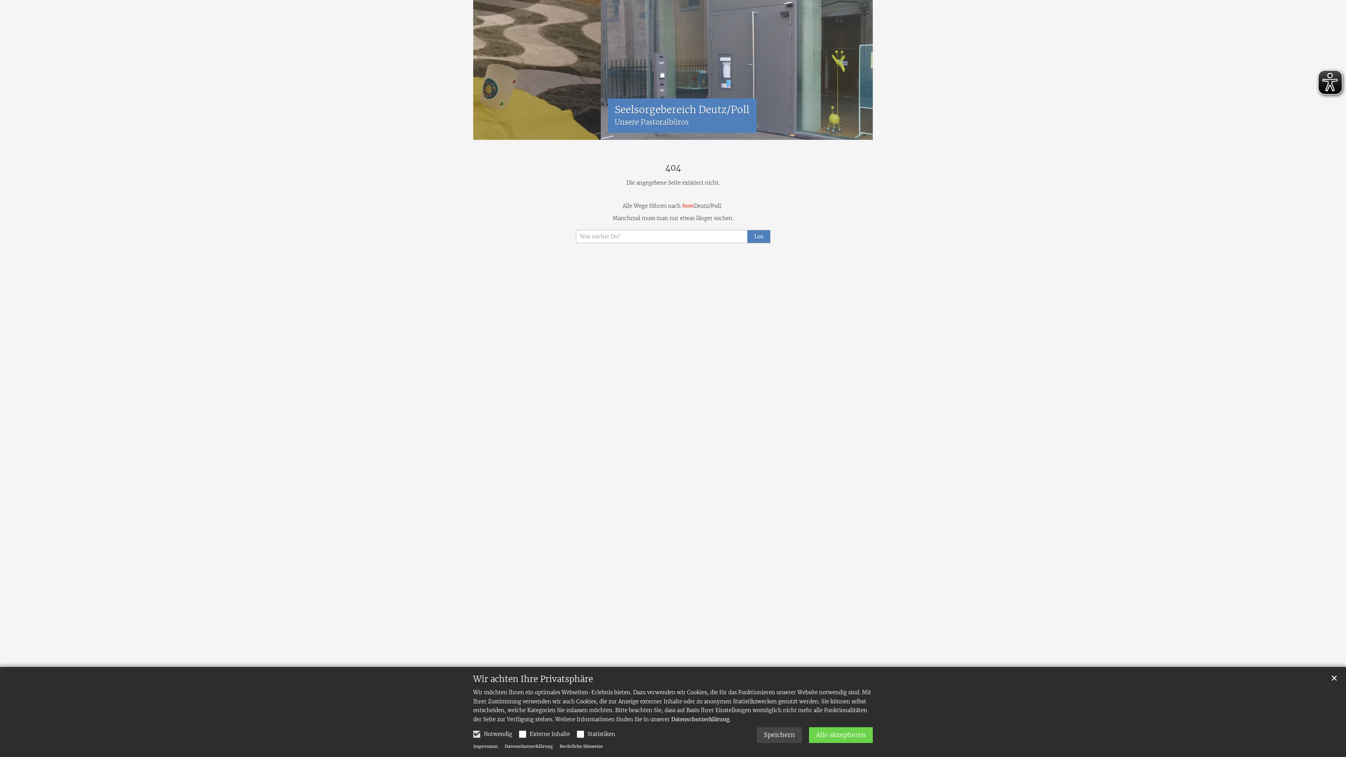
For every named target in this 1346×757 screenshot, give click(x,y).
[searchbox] (661, 237)
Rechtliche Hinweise (581, 746)
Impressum (485, 746)
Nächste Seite (859, 70)
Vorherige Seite (484, 70)
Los (758, 236)
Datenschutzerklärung (700, 719)
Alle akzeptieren (841, 735)
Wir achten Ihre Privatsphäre (533, 679)
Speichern (779, 735)
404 (673, 168)
